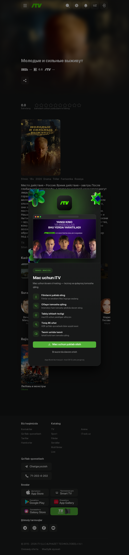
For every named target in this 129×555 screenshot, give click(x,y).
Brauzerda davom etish (64, 352)
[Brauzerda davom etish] (95, 194)
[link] (64, 344)
